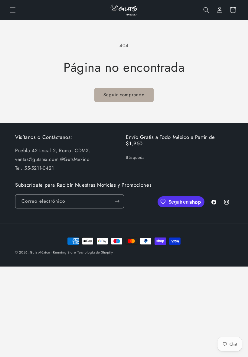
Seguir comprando (124, 94)
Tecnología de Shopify (95, 252)
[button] (12, 10)
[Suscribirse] (117, 201)
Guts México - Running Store (53, 252)
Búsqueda (135, 157)
